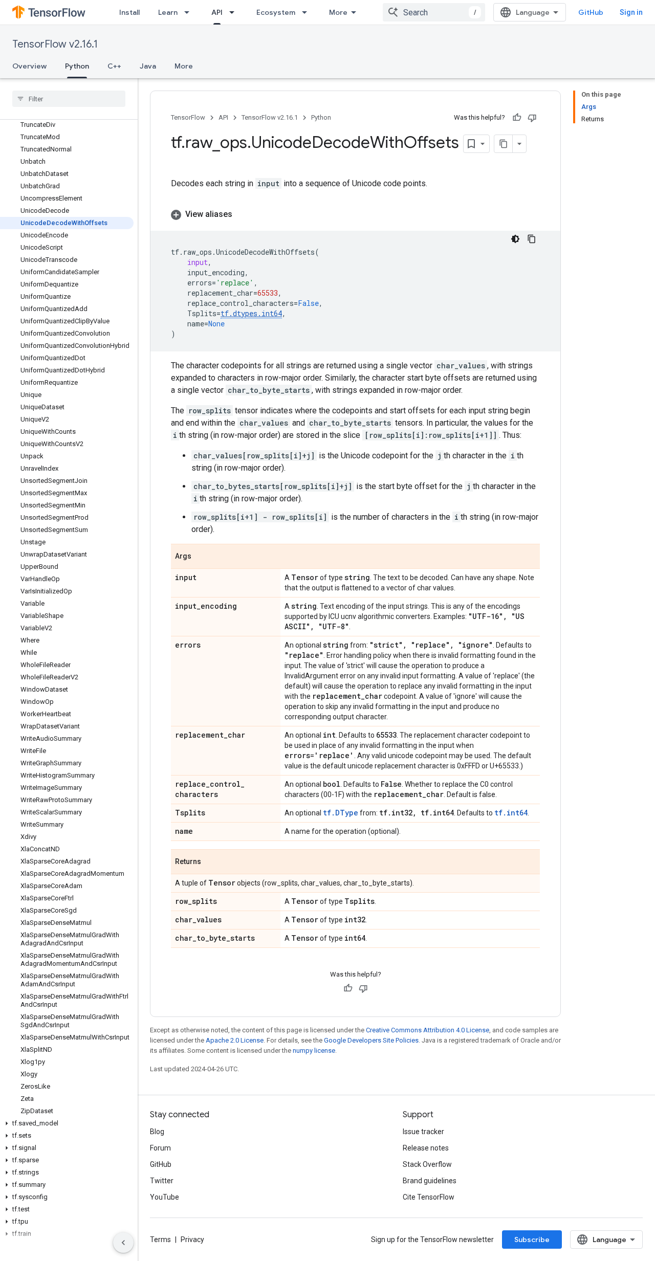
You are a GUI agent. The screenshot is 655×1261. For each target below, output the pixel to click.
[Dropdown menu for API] (235, 12)
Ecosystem (275, 12)
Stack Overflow (427, 1164)
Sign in (631, 12)
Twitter (161, 1181)
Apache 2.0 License (235, 1040)
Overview (29, 66)
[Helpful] (517, 117)
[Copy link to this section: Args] (201, 557)
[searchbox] (68, 99)
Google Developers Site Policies (371, 1040)
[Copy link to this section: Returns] (211, 862)
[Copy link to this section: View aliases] (242, 214)
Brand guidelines (429, 1181)
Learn (168, 12)
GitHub (590, 12)
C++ (114, 66)
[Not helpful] (532, 117)
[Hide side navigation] (123, 1242)
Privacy (192, 1239)
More (338, 12)
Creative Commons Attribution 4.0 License (427, 1030)
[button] (67, 1123)
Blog (157, 1131)
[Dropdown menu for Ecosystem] (307, 12)
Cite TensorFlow (428, 1197)
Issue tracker (423, 1131)
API (217, 12)
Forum (160, 1148)
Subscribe (532, 1239)
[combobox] (434, 12)
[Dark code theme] (515, 239)
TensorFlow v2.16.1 (55, 44)
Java (148, 66)
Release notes (426, 1148)
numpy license (314, 1050)
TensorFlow (188, 117)
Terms (160, 1239)
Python (77, 66)
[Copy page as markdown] (503, 143)
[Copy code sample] (531, 239)
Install (129, 12)
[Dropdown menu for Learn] (190, 12)
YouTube (164, 1197)
